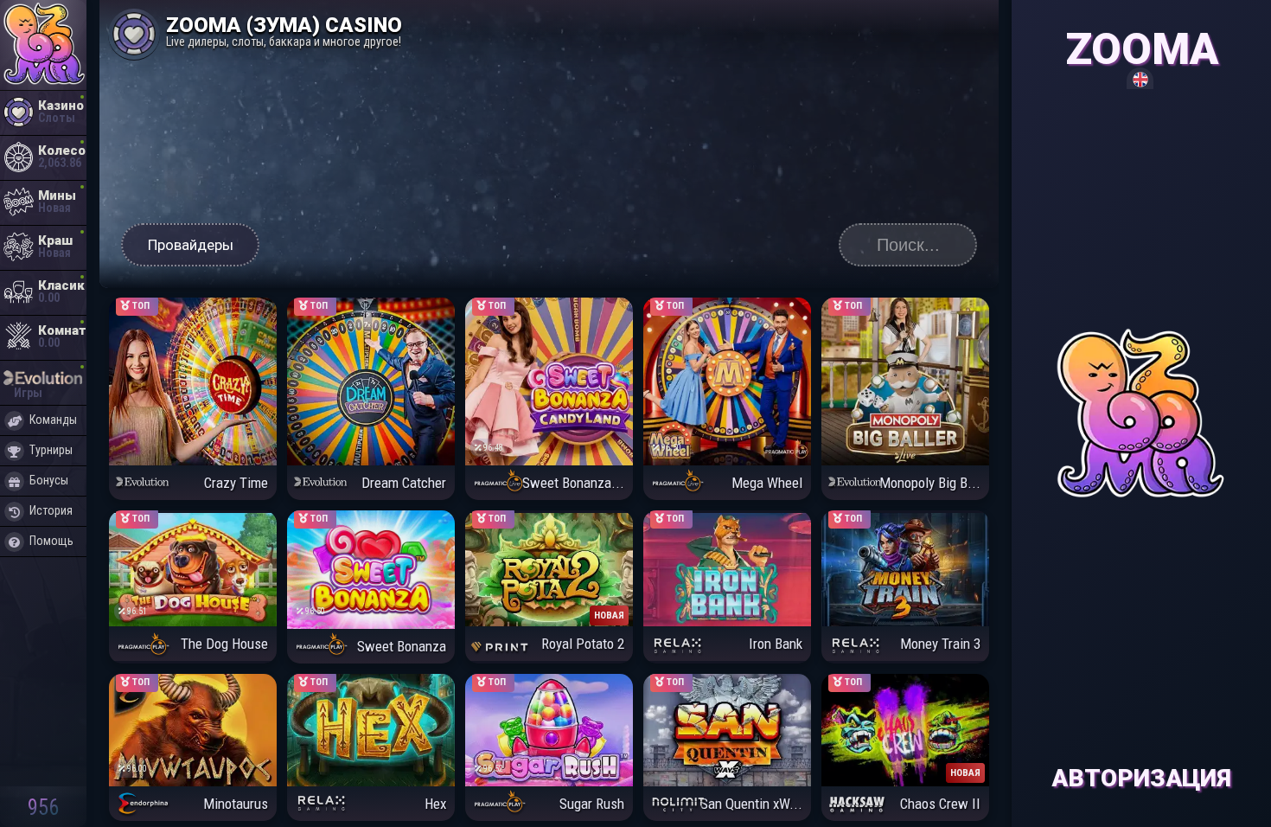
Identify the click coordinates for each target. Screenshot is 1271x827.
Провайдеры (190, 244)
